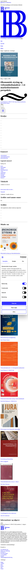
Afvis (14, 311)
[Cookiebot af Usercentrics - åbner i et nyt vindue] (20, 257)
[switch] (24, 288)
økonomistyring (4, 158)
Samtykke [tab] (5, 261)
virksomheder (4, 155)
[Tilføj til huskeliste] (3, 111)
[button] (14, 523)
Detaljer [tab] (14, 261)
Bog (2, 104)
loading (2, 108)
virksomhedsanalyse (5, 156)
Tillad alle (14, 303)
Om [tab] (23, 261)
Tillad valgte (14, 307)
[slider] (14, 66)
